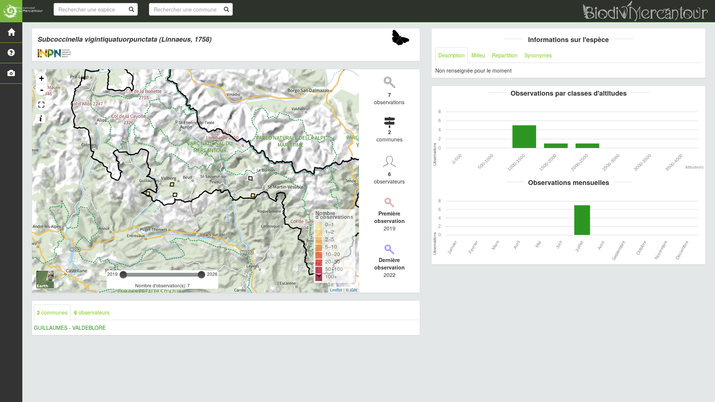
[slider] (123, 274)
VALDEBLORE (89, 327)
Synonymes (538, 55)
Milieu (478, 55)
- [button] (41, 89)
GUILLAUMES (50, 327)
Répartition (505, 55)
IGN (353, 290)
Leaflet (336, 290)
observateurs (91, 312)
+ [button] (41, 78)
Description (451, 55)
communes (52, 312)
